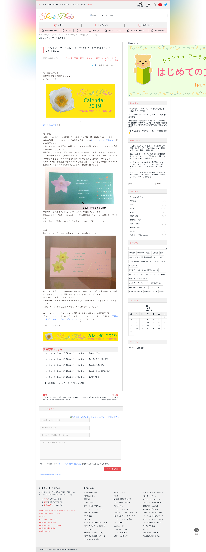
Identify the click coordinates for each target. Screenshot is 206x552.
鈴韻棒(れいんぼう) (150, 506)
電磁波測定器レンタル (151, 536)
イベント (133, 212)
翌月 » (148, 306)
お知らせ (133, 208)
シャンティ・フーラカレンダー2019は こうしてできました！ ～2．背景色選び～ (72, 377)
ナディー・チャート (155, 287)
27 (148, 328)
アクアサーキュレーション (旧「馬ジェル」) (143, 270)
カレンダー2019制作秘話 (75, 58)
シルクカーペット (120, 522)
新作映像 (155, 253)
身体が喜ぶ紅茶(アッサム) (93, 533)
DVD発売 (132, 253)
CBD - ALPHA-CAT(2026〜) (138, 287)
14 (153, 323)
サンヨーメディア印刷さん (102, 140)
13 (148, 323)
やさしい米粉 (118, 506)
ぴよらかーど (118, 526)
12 (142, 323)
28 (153, 328)
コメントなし (113, 65)
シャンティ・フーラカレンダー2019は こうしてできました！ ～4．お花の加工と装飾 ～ (75, 365)
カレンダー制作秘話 (92, 58)
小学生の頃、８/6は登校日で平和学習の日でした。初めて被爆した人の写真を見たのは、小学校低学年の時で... (147, 148)
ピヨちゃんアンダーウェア (153, 492)
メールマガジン (135, 227)
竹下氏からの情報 (136, 197)
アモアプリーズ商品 (143, 253)
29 (159, 328)
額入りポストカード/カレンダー (95, 522)
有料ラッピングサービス (152, 533)
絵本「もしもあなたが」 (93, 506)
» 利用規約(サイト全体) (47, 522)
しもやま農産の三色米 (121, 502)
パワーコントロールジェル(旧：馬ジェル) (142, 274)
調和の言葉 (88, 516)
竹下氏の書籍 (89, 502)
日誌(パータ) (133, 266)
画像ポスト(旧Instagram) (139, 235)
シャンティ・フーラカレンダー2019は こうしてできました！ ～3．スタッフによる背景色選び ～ (78, 371)
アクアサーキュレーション (153, 522)
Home (41, 35)
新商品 (161, 291)
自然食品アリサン (159, 261)
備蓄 (161, 253)
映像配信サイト (146, 261)
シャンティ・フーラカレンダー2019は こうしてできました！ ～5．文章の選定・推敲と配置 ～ (77, 359)
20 (148, 325)
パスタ (115, 496)
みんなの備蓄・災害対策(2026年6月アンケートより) (146, 257)
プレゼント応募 (134, 261)
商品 (116, 60)
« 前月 (148, 308)
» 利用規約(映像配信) (47, 528)
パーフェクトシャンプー (152, 512)
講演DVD (87, 499)
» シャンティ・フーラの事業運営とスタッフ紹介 (57, 510)
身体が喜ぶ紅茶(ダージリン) (94, 536)
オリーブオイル (119, 492)
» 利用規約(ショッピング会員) (50, 525)
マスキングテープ (120, 533)
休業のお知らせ (142, 278)
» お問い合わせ (44, 531)
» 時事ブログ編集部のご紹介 (49, 513)
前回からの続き (50, 125)
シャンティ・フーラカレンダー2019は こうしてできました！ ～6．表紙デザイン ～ (73, 353)
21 (153, 325)
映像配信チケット (90, 496)
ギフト (145, 529)
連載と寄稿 (134, 216)
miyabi (132, 146)
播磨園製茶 (161, 274)
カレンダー (88, 519)
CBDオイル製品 (149, 526)
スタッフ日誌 (135, 224)
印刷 (102, 65)
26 (142, 328)
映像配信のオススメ (150, 291)
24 (131, 328)
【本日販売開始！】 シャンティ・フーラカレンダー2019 (64, 383)
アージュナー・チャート (93, 509)
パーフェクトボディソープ (153, 516)
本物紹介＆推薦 (135, 220)
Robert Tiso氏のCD (150, 509)
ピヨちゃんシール (120, 529)
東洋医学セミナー (157, 283)
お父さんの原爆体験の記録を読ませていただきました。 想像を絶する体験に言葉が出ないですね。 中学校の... (147, 156)
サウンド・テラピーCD (152, 502)
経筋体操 (132, 278)
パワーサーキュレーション (153, 519)
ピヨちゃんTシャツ (120, 536)
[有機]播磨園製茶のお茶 (122, 499)
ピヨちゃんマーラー (135, 291)
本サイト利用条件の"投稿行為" (70, 464)
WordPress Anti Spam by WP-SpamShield (50, 474)
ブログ (46, 35)
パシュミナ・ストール (151, 499)
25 (137, 328)
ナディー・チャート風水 (122, 519)
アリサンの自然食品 (91, 539)
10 (131, 323)
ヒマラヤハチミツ (90, 529)
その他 (132, 231)
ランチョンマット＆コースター (125, 516)
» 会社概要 (43, 516)
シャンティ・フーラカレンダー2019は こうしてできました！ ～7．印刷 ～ (74, 35)
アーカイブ (132, 348)
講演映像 (133, 201)
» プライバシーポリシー (48, 519)
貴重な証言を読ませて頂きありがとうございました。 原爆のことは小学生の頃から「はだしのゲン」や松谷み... (147, 174)
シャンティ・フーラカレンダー (139, 283)
